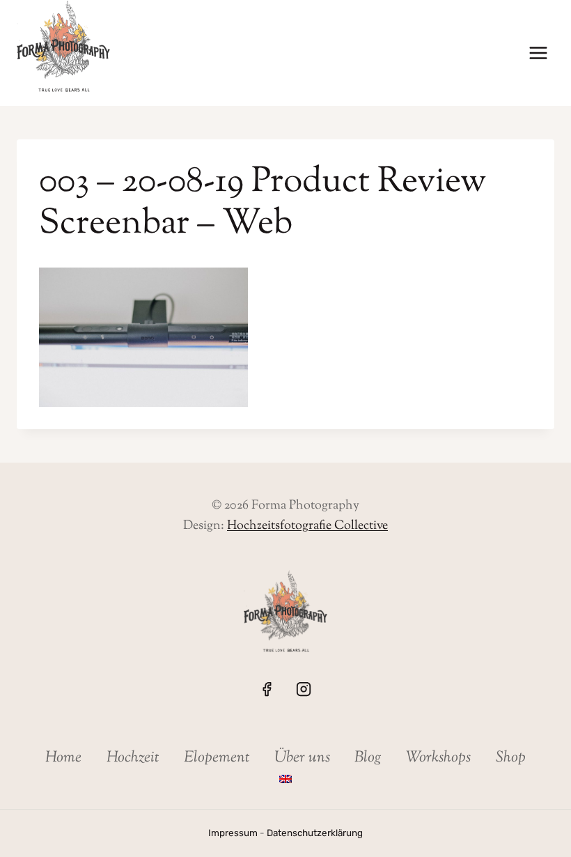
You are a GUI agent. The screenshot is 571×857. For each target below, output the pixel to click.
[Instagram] (303, 688)
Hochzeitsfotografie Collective (307, 526)
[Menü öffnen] (538, 53)
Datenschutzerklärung (315, 832)
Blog (368, 758)
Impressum (233, 832)
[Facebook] (266, 688)
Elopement (217, 758)
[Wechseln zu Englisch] (285, 779)
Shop (511, 758)
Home (63, 758)
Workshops (438, 758)
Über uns (302, 758)
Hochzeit (133, 758)
